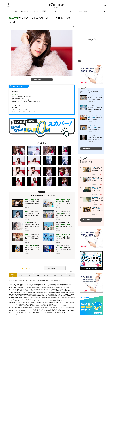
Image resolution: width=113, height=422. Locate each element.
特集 (104, 11)
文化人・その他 (94, 11)
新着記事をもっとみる (88, 148)
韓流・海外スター (25, 11)
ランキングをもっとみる (89, 220)
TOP (9, 11)
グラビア (72, 11)
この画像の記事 (37, 79)
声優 (44, 11)
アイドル (36, 11)
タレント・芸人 (83, 11)
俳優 (16, 11)
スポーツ (63, 11)
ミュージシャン (53, 11)
